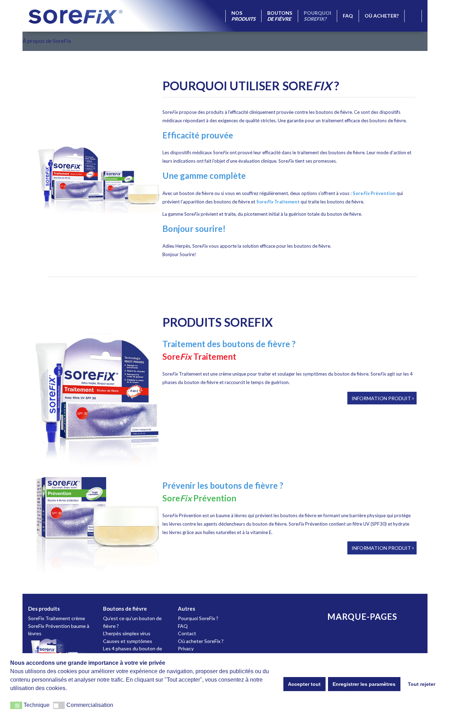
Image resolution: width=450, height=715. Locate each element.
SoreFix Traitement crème (56, 618)
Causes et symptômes (127, 641)
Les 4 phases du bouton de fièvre (132, 652)
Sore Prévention (374, 193)
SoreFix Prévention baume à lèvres (58, 629)
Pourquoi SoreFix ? (198, 618)
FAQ (183, 626)
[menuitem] (243, 16)
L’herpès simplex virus (126, 633)
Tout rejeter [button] (421, 684)
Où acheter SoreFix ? (201, 641)
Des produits (44, 608)
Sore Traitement (278, 201)
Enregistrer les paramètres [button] (364, 684)
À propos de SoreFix (46, 40)
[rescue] (97, 404)
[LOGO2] (75, 16)
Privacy (186, 648)
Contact (187, 633)
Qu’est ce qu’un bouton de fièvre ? (132, 622)
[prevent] (97, 529)
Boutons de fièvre (125, 608)
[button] (16, 705)
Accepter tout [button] (304, 684)
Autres (186, 608)
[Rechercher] (413, 16)
